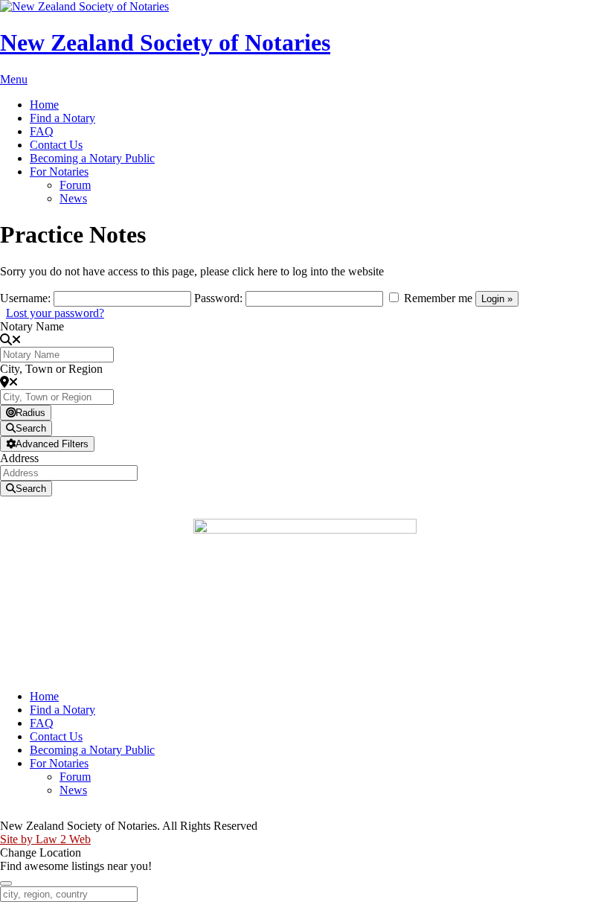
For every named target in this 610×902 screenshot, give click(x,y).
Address (19, 458)
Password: (218, 298)
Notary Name (32, 326)
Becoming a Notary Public (92, 158)
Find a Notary (62, 118)
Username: (25, 298)
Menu (14, 79)
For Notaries (59, 171)
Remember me (438, 298)
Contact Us (56, 144)
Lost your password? (55, 313)
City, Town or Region (51, 368)
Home (44, 104)
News (73, 198)
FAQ (42, 131)
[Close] (6, 883)
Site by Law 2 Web (45, 839)
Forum (75, 185)
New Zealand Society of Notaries (165, 42)
